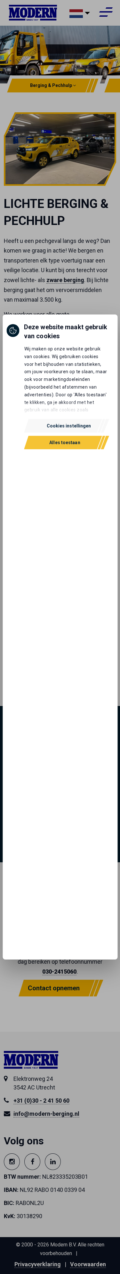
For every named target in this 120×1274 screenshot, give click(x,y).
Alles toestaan (64, 442)
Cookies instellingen (69, 425)
